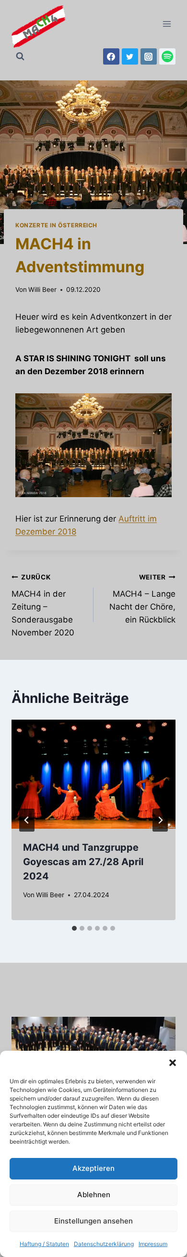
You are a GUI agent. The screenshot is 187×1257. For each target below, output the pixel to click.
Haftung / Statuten (44, 1243)
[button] (172, 1063)
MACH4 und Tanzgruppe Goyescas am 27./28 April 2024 (83, 862)
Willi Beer (42, 289)
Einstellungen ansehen (93, 1220)
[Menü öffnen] (166, 23)
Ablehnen (93, 1194)
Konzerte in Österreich (56, 225)
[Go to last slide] (27, 820)
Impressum (153, 1243)
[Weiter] (160, 820)
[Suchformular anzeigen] (20, 56)
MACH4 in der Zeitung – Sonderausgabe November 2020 (43, 605)
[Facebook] (111, 56)
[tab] (74, 928)
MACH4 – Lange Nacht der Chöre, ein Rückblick (142, 598)
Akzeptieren (93, 1168)
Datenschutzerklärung (104, 1243)
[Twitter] (130, 56)
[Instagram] (148, 56)
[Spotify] (167, 56)
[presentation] (93, 774)
